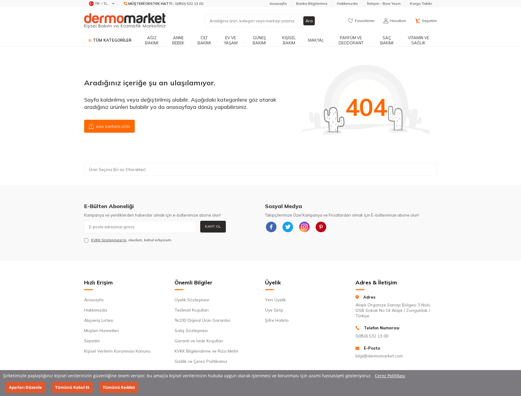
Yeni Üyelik (275, 300)
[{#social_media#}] (271, 227)
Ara (309, 21)
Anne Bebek (178, 40)
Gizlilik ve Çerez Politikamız (201, 361)
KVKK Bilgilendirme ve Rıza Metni (206, 351)
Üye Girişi (274, 310)
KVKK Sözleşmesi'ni (108, 240)
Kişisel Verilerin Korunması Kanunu (117, 351)
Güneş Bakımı (259, 40)
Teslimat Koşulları (192, 310)
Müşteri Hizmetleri (101, 330)
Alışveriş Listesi (98, 320)
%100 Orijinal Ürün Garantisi (202, 320)
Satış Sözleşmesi (191, 330)
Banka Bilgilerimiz (311, 3)
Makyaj (315, 40)
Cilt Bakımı (204, 40)
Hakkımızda (347, 3)
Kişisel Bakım (289, 40)
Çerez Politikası (390, 376)
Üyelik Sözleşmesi (192, 300)
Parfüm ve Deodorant (351, 40)
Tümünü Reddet (119, 387)
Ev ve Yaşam (231, 40)
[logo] (125, 21)
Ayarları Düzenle (25, 387)
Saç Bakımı (386, 40)
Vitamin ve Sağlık (418, 40)
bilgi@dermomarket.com (379, 356)
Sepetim (92, 341)
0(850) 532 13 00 (371, 336)
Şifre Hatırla (277, 320)
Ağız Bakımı (151, 40)
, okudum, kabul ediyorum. (131, 240)
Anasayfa (278, 3)
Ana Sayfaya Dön (112, 126)
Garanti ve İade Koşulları (199, 341)
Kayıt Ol (213, 226)
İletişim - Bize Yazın (384, 3)
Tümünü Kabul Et (72, 387)
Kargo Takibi (421, 3)
